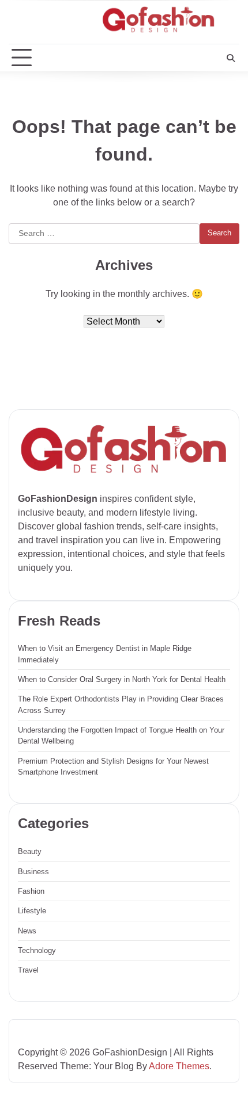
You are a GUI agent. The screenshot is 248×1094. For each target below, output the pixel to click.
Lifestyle (32, 910)
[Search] (230, 58)
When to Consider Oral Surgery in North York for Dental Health (122, 679)
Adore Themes (179, 1066)
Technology (37, 950)
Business (33, 871)
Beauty (30, 851)
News (27, 931)
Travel (28, 970)
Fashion (31, 891)
